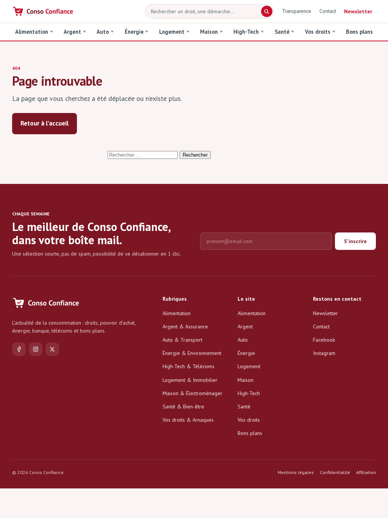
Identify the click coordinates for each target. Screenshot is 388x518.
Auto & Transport (182, 339)
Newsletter (358, 11)
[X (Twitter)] (52, 349)
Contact (327, 11)
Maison (209, 31)
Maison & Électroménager (192, 393)
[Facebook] (19, 349)
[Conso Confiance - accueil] (43, 11)
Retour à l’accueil (44, 123)
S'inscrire (355, 241)
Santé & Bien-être (183, 406)
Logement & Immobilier (190, 380)
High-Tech (246, 31)
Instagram (324, 353)
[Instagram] (35, 349)
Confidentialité (335, 472)
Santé (282, 31)
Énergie (134, 31)
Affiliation (366, 472)
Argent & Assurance (185, 326)
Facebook (324, 339)
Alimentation (31, 31)
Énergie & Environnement (192, 353)
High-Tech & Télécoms (188, 366)
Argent (72, 31)
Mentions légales (296, 472)
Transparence (296, 11)
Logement (172, 31)
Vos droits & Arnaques (188, 419)
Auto (103, 31)
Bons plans (359, 31)
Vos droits (317, 31)
